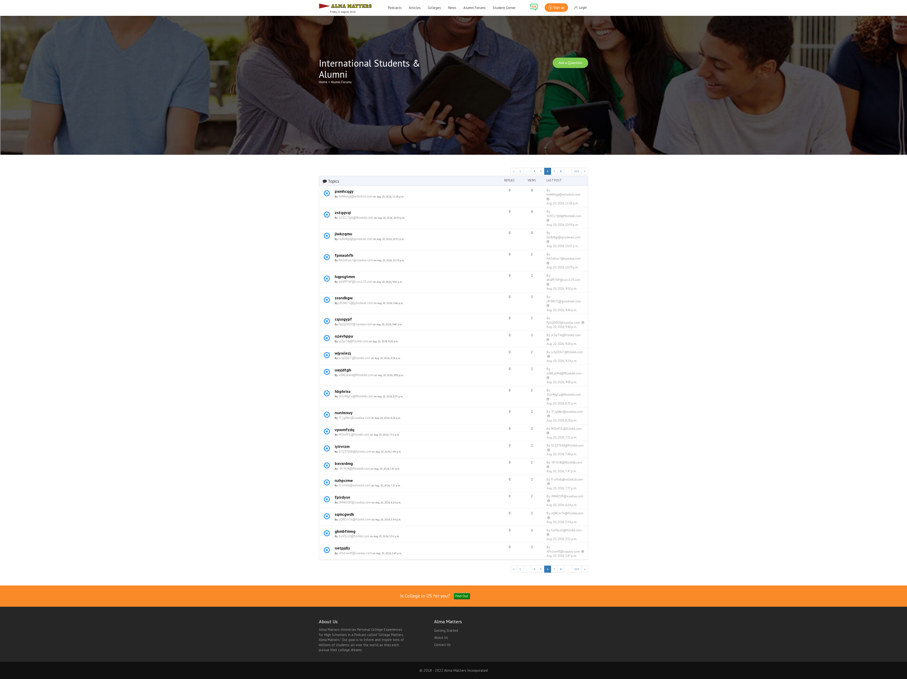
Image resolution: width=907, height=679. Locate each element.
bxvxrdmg (344, 463)
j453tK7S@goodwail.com (356, 303)
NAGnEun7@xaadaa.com (356, 260)
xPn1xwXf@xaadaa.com (355, 553)
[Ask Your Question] (534, 7)
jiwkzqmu (343, 233)
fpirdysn (342, 497)
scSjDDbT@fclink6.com (355, 358)
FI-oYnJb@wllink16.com (355, 485)
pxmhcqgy (344, 191)
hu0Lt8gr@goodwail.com (356, 239)
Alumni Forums (474, 7)
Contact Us (442, 644)
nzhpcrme (344, 480)
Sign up (559, 7)
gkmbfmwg (345, 531)
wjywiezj (343, 353)
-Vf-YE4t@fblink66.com (354, 469)
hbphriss (343, 391)
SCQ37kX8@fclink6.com (355, 452)
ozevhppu (344, 336)
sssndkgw (344, 298)
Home (323, 82)
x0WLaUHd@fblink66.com (356, 375)
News (452, 7)
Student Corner (504, 7)
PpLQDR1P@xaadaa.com (355, 324)
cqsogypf (343, 319)
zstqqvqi (343, 212)
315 (576, 171)
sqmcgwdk (344, 514)
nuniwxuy (344, 412)
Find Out (461, 596)
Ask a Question (570, 62)
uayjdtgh (343, 370)
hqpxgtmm (345, 276)
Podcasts (395, 7)
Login (583, 7)
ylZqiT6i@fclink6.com (353, 341)
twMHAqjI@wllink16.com (355, 196)
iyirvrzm (342, 446)
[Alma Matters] (345, 5)
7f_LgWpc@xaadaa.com (355, 418)
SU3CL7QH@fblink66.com (356, 218)
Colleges (434, 7)
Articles (415, 7)
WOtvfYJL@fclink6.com (354, 435)
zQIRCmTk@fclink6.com (355, 519)
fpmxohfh (344, 255)
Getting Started (446, 630)
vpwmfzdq (344, 429)
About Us (441, 637)
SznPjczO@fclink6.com (354, 536)
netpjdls (342, 548)
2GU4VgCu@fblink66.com (356, 396)
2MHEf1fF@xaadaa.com (355, 502)
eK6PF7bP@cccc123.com (355, 282)
